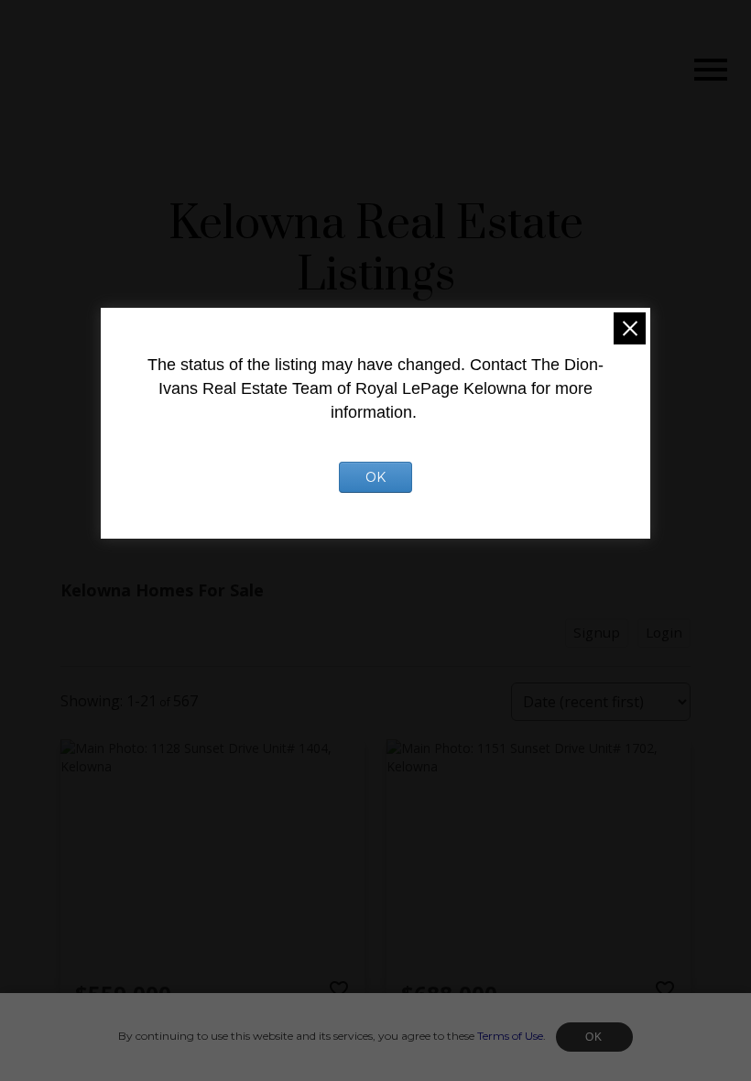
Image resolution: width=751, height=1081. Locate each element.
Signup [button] (596, 632)
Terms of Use (510, 1036)
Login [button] (664, 632)
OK (594, 1037)
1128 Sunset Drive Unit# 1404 (164, 1025)
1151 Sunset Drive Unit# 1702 (490, 1025)
